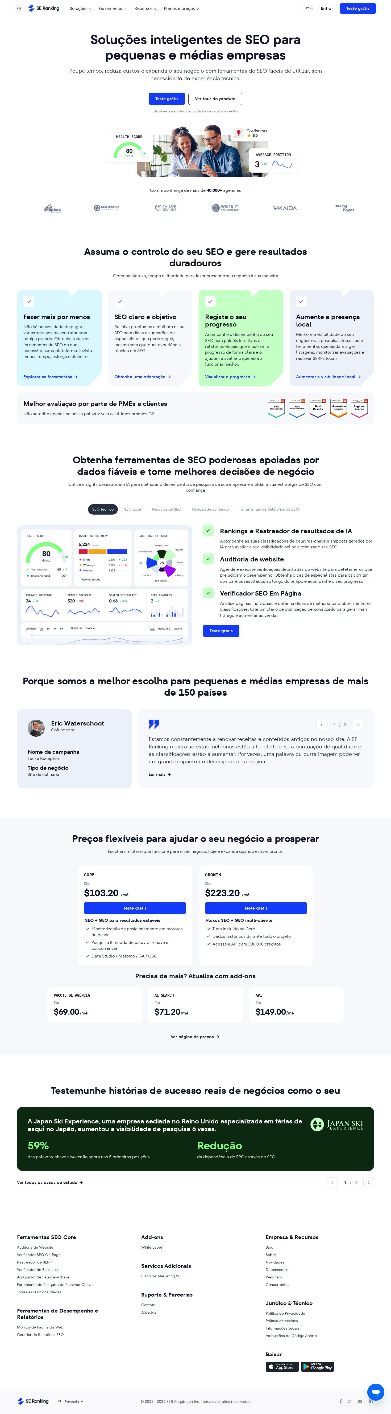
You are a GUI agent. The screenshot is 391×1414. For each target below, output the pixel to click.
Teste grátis (357, 8)
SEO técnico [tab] (103, 509)
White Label (151, 1247)
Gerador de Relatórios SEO (40, 1334)
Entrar (327, 8)
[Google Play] (317, 1367)
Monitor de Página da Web (40, 1327)
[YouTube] (360, 1401)
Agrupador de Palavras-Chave (43, 1277)
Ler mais (157, 774)
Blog (269, 1247)
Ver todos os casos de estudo (47, 1182)
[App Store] (282, 1367)
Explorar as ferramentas (47, 377)
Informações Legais (283, 1328)
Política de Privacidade (285, 1313)
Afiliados (148, 1312)
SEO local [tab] (132, 509)
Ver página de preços (192, 1037)
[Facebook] (340, 1401)
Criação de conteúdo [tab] (210, 509)
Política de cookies (282, 1320)
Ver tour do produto (215, 99)
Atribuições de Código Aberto (291, 1335)
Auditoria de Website (35, 1247)
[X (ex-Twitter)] (349, 1401)
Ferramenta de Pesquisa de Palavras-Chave (55, 1284)
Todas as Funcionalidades (39, 1292)
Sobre (271, 1254)
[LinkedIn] (371, 1401)
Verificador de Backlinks (37, 1269)
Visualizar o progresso (227, 377)
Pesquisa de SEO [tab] (166, 509)
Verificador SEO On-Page (39, 1254)
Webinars (274, 1277)
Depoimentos (277, 1269)
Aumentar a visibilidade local (325, 377)
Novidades (275, 1262)
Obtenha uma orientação (139, 377)
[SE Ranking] (43, 9)
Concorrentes (277, 1284)
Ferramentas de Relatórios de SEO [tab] (269, 509)
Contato (148, 1304)
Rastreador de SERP (34, 1262)
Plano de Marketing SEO (162, 1276)
